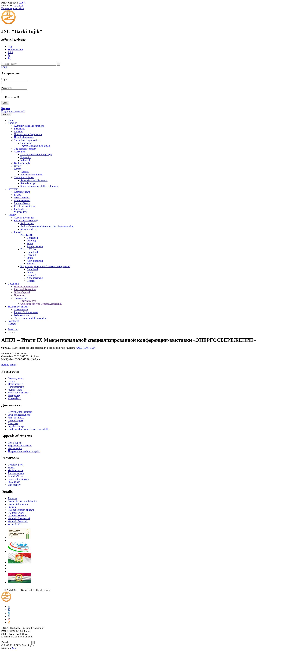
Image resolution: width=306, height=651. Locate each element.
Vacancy (24, 171)
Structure (18, 131)
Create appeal (21, 309)
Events (17, 194)
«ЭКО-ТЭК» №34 (85, 347)
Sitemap (12, 507)
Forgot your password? (13, 111)
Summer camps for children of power (39, 186)
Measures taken (28, 229)
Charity (18, 166)
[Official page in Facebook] (9, 609)
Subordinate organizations (27, 140)
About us (12, 123)
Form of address (16, 417)
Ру (9, 55)
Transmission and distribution (35, 145)
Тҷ (9, 58)
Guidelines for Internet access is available (28, 429)
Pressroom (13, 189)
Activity (12, 214)
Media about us (21, 197)
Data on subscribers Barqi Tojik (36, 154)
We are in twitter (16, 512)
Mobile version (15, 49)
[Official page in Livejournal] (9, 616)
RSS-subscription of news (21, 509)
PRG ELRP (26, 234)
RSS (10, 46)
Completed (32, 237)
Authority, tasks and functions (29, 125)
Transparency (21, 298)
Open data (19, 295)
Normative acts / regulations (28, 134)
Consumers (19, 151)
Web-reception (21, 315)
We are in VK (15, 524)
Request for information (26, 312)
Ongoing (31, 240)
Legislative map (28, 301)
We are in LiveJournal (19, 518)
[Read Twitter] (9, 613)
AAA (10, 52)
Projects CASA (28, 249)
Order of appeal (22, 292)
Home (11, 120)
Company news (22, 191)
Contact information (18, 504)
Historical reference (24, 137)
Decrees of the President (26, 286)
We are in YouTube (17, 515)
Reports (31, 263)
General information (24, 217)
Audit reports (27, 223)
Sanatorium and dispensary (33, 180)
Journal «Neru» (22, 203)
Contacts (12, 323)
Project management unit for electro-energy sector (45, 266)
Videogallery (20, 212)
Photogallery (20, 209)
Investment (13, 321)
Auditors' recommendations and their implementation (46, 226)
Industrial (25, 160)
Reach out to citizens (24, 206)
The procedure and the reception (30, 318)
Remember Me (12, 97)
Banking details (22, 163)
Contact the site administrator (22, 501)
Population (25, 157)
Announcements (22, 200)
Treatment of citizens (18, 306)
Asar (13, 648)
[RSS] (9, 622)
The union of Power (24, 177)
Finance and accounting (26, 220)
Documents (13, 283)
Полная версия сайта (12, 8)
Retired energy (27, 183)
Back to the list (8, 364)
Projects (18, 232)
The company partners (25, 148)
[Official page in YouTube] (9, 619)
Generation (26, 143)
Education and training (31, 174)
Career (17, 168)
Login (4, 67)
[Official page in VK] (9, 606)
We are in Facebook (18, 521)
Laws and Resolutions (25, 289)
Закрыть (7, 114)
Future (30, 243)
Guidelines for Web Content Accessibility (41, 303)
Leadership (19, 128)
